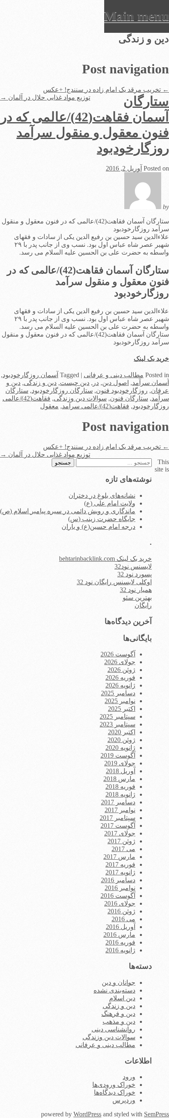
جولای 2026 (119, 661)
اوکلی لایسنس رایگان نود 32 (114, 581)
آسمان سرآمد (150, 382)
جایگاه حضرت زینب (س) (101, 518)
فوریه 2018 (120, 786)
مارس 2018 (119, 778)
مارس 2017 (119, 856)
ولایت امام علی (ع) (109, 503)
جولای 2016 (119, 903)
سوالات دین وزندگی (80, 398)
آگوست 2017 (117, 825)
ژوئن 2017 (121, 841)
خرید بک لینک (151, 358)
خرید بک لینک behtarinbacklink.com (105, 558)
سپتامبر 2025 (117, 716)
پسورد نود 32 (134, 574)
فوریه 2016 (120, 942)
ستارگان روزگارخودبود (62, 390)
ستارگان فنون (129, 398)
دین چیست (74, 382)
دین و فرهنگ (118, 1013)
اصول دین (115, 382)
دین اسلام (122, 998)
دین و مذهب (119, 1021)
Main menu (136, 16)
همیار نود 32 (136, 589)
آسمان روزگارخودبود (30, 374)
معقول (49, 406)
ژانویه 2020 (120, 747)
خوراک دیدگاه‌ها (114, 1092)
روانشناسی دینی (113, 1029)
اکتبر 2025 (121, 708)
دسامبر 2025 (118, 693)
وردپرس (123, 1100)
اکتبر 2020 (121, 732)
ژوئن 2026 (121, 669)
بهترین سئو (137, 597)
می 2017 (123, 848)
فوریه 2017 (120, 864)
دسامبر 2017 (118, 802)
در (96, 382)
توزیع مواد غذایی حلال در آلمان (45, 97)
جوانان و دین (118, 982)
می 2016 (123, 918)
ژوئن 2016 (121, 911)
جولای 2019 (119, 763)
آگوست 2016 (117, 895)
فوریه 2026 (120, 677)
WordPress (87, 1114)
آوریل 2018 (120, 770)
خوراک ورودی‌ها (113, 1084)
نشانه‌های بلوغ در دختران (102, 495)
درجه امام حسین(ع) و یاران (98, 526)
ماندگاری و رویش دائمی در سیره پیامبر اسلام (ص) (67, 511)
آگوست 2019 (117, 755)
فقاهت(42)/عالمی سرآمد (95, 406)
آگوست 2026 (117, 654)
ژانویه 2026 (120, 685)
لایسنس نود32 (133, 566)
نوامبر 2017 (120, 809)
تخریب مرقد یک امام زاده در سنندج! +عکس (106, 89)
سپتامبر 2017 (117, 817)
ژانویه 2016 (120, 950)
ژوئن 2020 (121, 739)
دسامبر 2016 (118, 880)
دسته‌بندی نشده (114, 990)
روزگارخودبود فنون (122, 390)
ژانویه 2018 (120, 794)
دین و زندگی (40, 382)
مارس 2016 (119, 934)
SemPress (156, 1114)
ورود (129, 1076)
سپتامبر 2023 (117, 724)
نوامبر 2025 (120, 700)
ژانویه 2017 (120, 872)
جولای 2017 (119, 833)
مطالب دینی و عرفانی (114, 374)
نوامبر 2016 (120, 887)
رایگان (143, 605)
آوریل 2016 (120, 926)
